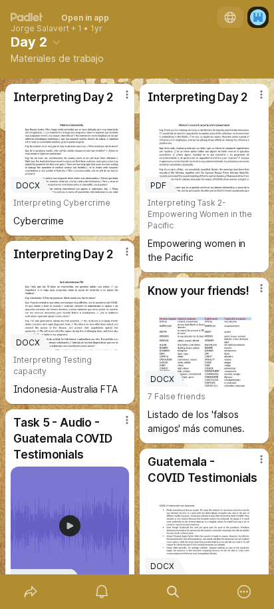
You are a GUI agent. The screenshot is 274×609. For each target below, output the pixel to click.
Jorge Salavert (40, 28)
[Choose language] (230, 17)
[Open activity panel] (101, 591)
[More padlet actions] (243, 591)
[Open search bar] (172, 591)
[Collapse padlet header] (57, 42)
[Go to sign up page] (258, 17)
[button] (69, 525)
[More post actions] (118, 100)
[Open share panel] (30, 591)
